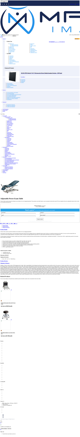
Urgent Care (11, 56)
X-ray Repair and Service (11, 96)
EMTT (31, 44)
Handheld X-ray (5, 357)
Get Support (78, 4)
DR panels (4, 346)
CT (30, 47)
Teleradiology (9, 99)
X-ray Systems (5, 348)
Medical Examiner (12, 63)
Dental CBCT (32, 51)
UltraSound (32, 48)
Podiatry (10, 58)
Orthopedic (11, 57)
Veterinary (11, 62)
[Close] (0, 422)
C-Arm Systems (5, 353)
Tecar (10, 52)
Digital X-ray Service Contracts (12, 98)
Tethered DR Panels (14, 45)
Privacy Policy (5, 393)
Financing (4, 102)
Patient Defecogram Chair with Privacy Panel (8, 303)
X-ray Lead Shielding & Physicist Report (14, 94)
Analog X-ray (11, 46)
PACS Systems (11, 48)
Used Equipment (5, 109)
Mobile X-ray (11, 47)
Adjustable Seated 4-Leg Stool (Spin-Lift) (8, 333)
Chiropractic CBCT (33, 52)
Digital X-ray (11, 43)
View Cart (9, 428)
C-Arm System (11, 51)
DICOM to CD (11, 50)
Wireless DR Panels (14, 44)
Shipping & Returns (6, 227)
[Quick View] (1, 300)
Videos (4, 385)
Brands (4, 111)
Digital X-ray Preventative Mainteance (13, 97)
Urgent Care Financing (11, 106)
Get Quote (77, 38)
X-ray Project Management (11, 95)
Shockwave (32, 43)
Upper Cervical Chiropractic (14, 61)
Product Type (9, 41)
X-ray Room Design (10, 93)
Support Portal (5, 387)
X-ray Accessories (12, 49)
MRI (31, 46)
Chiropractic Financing (11, 104)
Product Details (5, 225)
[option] (8, 295)
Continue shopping (4, 428)
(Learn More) (43, 205)
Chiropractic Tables (33, 50)
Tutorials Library (72, 4)
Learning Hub (5, 110)
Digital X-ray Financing (11, 105)
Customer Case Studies (7, 397)
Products (4, 38)
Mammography (33, 49)
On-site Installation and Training (12, 92)
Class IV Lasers (33, 45)
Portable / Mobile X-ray (7, 345)
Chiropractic (11, 55)
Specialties (9, 53)
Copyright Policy (5, 395)
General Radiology (12, 60)
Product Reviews (5, 226)
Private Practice (11, 59)
